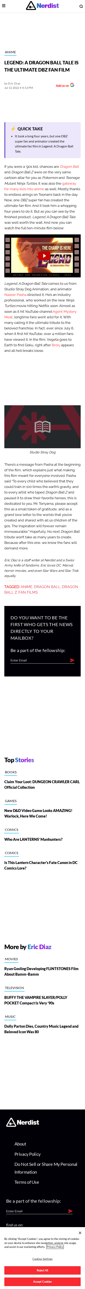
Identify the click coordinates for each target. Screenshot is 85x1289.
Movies (11, 959)
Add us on (61, 86)
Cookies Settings (42, 1259)
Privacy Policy (27, 1154)
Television (14, 988)
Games (11, 801)
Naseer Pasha (15, 295)
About (20, 1144)
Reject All (42, 1270)
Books (11, 772)
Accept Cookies (42, 1281)
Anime (10, 52)
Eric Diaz (14, 83)
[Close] (80, 1232)
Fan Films (28, 592)
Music (10, 1016)
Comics (11, 830)
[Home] (22, 1125)
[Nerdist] (42, 6)
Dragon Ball (69, 167)
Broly (56, 345)
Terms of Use (26, 1182)
